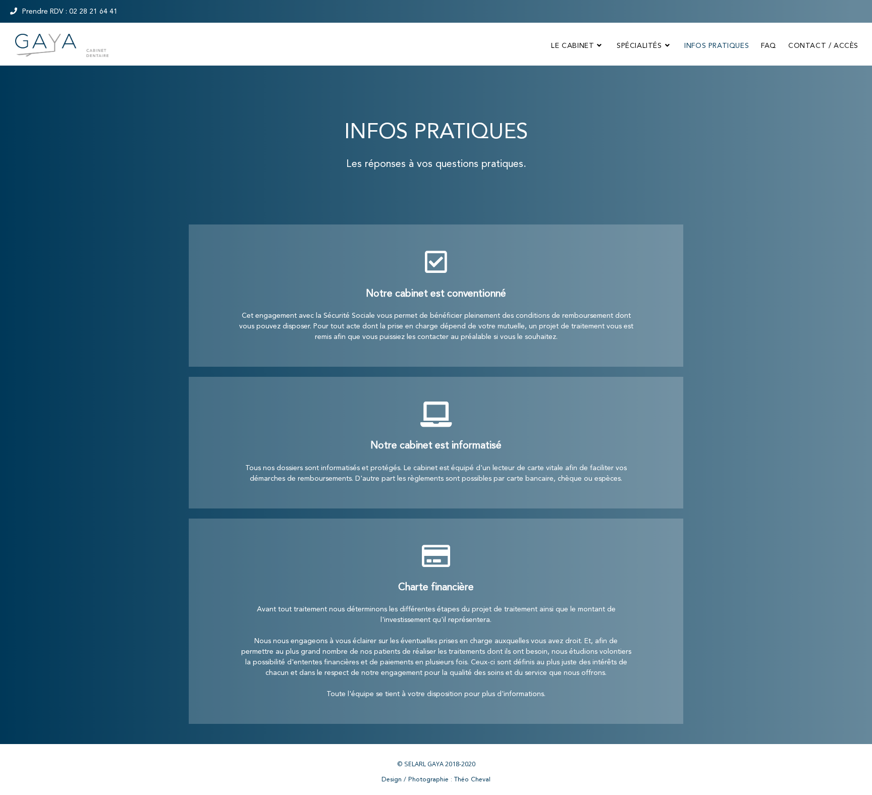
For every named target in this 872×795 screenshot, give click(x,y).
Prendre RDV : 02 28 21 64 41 (70, 11)
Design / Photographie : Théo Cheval (436, 779)
